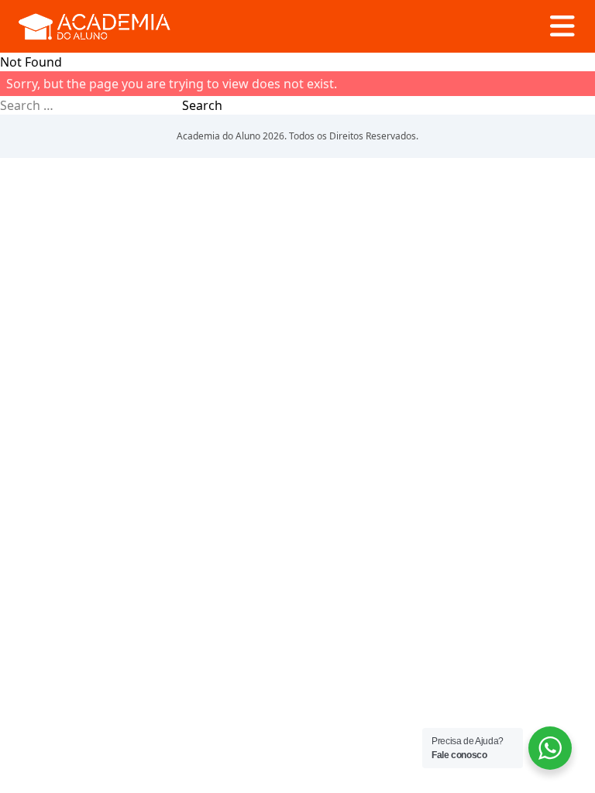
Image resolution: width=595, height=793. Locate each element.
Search (202, 105)
